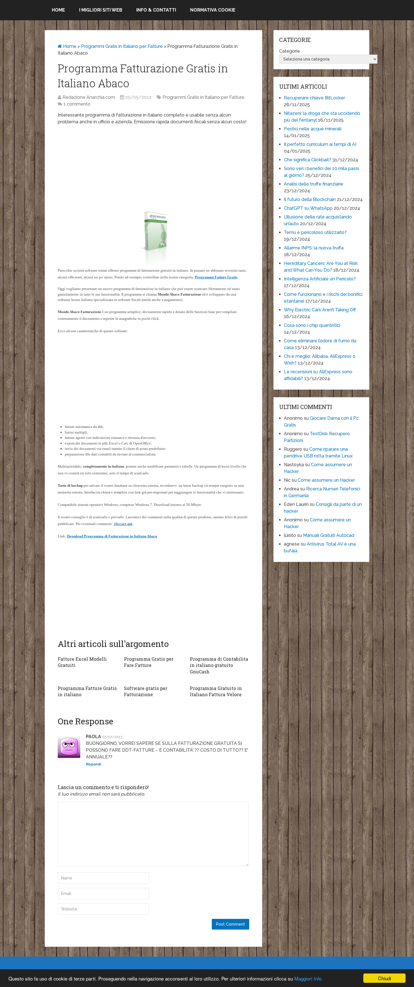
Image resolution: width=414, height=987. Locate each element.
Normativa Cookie (212, 10)
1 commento (76, 104)
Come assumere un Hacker (326, 480)
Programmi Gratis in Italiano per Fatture (122, 46)
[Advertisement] (153, 170)
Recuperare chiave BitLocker (314, 98)
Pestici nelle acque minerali (312, 128)
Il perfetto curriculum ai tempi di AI (320, 144)
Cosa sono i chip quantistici (312, 325)
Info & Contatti (156, 10)
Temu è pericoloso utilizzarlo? (315, 232)
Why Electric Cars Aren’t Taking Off (320, 309)
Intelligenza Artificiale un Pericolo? (320, 279)
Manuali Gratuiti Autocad (328, 535)
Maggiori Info (308, 978)
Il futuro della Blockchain (310, 199)
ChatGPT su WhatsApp (308, 208)
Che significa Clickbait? (307, 159)
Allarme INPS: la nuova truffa (314, 248)
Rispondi (93, 764)
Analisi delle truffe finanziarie (313, 184)
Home (58, 10)
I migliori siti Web (100, 10)
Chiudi (384, 978)
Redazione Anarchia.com (89, 97)
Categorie (289, 51)
